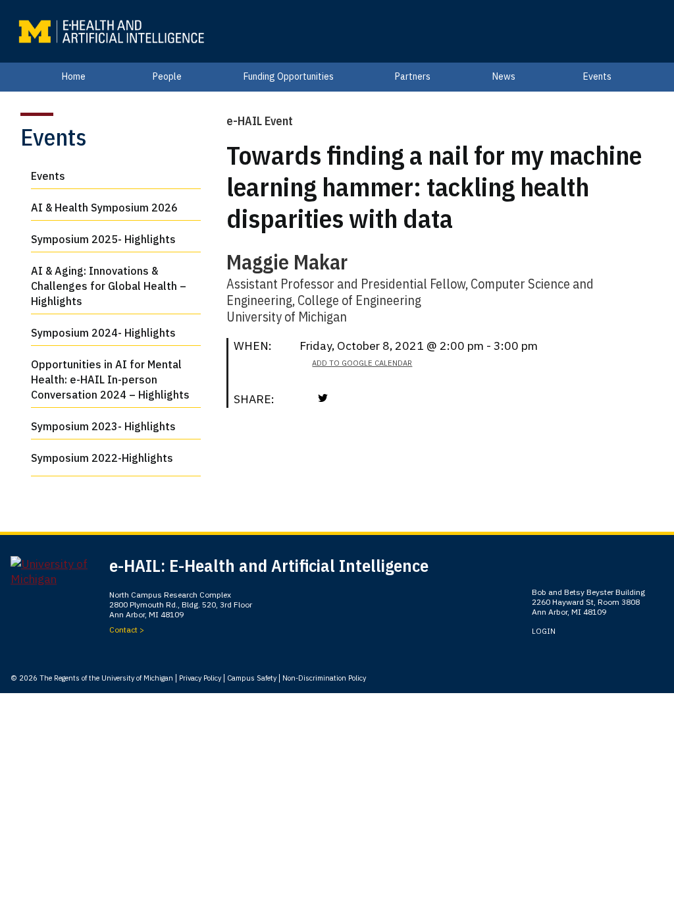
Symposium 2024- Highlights (103, 332)
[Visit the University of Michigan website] (60, 576)
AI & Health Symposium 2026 (104, 207)
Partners (412, 76)
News (503, 76)
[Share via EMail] (362, 398)
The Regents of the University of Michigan (106, 678)
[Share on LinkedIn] (342, 398)
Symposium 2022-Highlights (102, 457)
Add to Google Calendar (362, 363)
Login (544, 631)
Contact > (126, 629)
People (167, 76)
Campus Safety (251, 678)
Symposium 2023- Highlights (103, 426)
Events (597, 76)
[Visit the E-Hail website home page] (110, 31)
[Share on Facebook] (306, 398)
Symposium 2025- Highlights (103, 239)
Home (74, 76)
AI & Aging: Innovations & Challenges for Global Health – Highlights (108, 286)
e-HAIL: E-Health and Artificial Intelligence (268, 565)
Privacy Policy (200, 678)
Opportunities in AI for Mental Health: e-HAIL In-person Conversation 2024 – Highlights (110, 379)
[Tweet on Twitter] (322, 398)
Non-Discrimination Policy (324, 678)
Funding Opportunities (289, 76)
